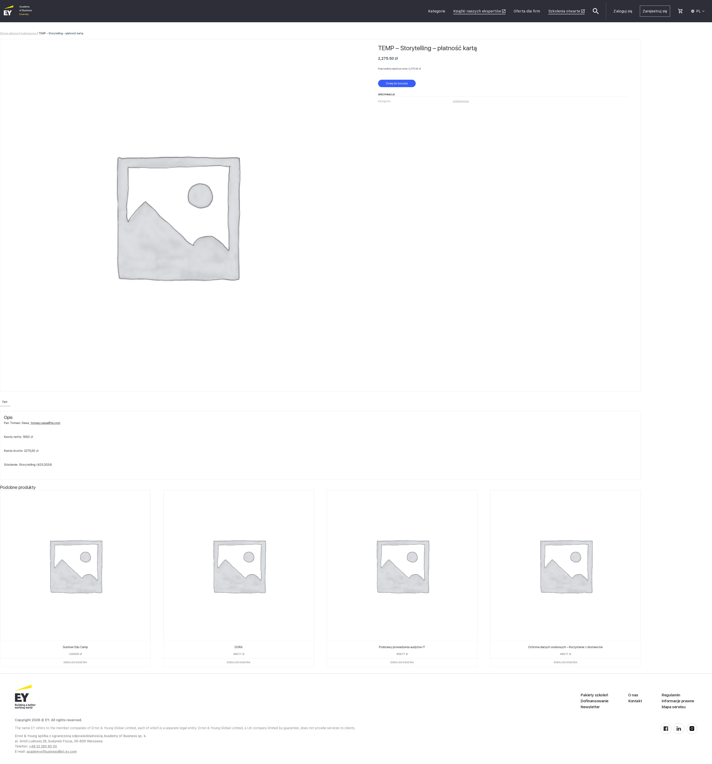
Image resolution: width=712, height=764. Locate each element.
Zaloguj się (623, 11)
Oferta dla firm (527, 11)
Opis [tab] (4, 401)
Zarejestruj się (655, 11)
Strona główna (9, 33)
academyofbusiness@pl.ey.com (52, 751)
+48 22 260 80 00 (43, 746)
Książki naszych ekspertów (477, 11)
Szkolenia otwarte (564, 11)
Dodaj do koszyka (397, 83)
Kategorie (436, 11)
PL (698, 11)
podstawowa (28, 33)
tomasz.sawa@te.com (45, 423)
